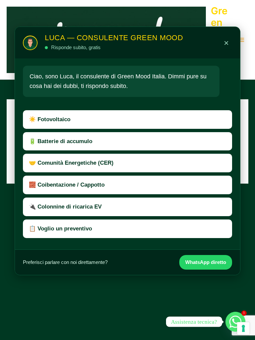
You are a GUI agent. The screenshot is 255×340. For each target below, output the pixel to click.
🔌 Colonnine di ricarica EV (65, 207)
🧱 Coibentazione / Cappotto (67, 185)
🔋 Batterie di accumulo (60, 141)
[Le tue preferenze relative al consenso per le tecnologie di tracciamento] (243, 328)
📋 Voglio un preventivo (60, 228)
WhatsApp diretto (205, 262)
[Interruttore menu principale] (241, 40)
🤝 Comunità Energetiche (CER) (71, 163)
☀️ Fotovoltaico (49, 119)
